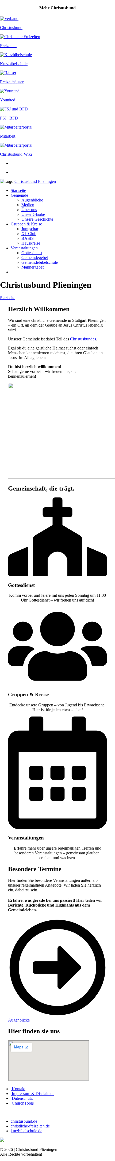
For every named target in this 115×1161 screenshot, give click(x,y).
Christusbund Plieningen (35, 181)
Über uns (29, 209)
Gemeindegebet (34, 257)
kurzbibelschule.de (26, 1131)
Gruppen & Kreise (26, 224)
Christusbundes (83, 339)
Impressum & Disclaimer (32, 1093)
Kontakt (18, 1088)
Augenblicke (32, 200)
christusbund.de (24, 1121)
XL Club (28, 233)
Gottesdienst (31, 252)
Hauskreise (30, 243)
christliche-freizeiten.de (30, 1126)
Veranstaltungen (24, 248)
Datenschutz (22, 1098)
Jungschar (29, 229)
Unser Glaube (33, 214)
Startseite (18, 190)
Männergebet (32, 267)
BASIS (27, 238)
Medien (27, 205)
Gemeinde (19, 195)
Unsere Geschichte (37, 219)
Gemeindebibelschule (39, 262)
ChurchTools (22, 1103)
